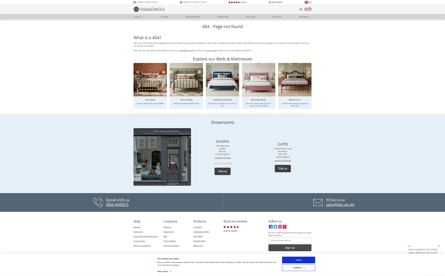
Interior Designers (171, 245)
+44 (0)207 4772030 (222, 158)
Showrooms (169, 232)
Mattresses (198, 245)
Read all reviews (230, 230)
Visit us (222, 171)
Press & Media (170, 241)
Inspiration (138, 232)
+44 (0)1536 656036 (282, 160)
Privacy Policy (139, 241)
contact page (211, 50)
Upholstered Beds (201, 232)
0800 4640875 (117, 204)
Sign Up (290, 247)
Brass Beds (198, 236)
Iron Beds (197, 227)
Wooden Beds (199, 241)
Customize (297, 267)
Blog (165, 236)
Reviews (137, 227)
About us (167, 227)
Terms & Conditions (142, 245)
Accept (299, 260)
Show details (162, 271)
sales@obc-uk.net (187, 50)
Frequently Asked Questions (146, 236)
